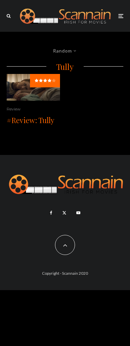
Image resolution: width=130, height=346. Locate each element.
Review (14, 108)
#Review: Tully (30, 120)
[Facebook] (51, 213)
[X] (64, 213)
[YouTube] (78, 213)
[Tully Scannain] (33, 87)
